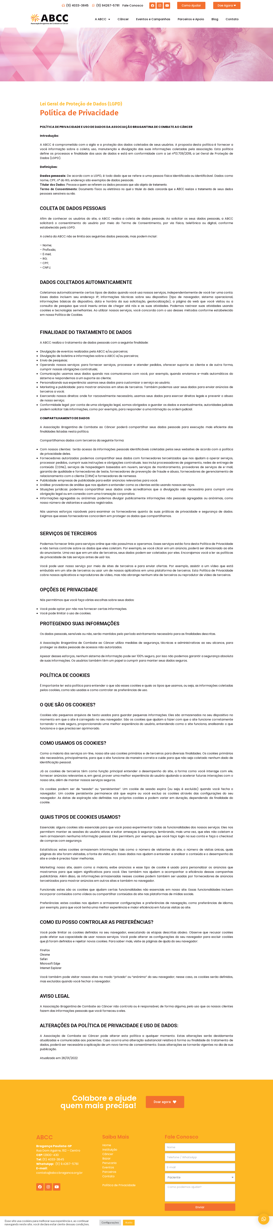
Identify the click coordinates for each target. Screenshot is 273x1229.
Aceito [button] (128, 1222)
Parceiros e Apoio (191, 19)
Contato (232, 19)
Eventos (108, 1167)
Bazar (106, 1158)
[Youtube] (167, 5)
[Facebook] (152, 5)
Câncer (123, 19)
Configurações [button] (110, 1222)
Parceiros (109, 1172)
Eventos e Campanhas (153, 19)
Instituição (109, 1149)
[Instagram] (160, 5)
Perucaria (109, 1163)
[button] (191, 5)
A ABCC (100, 19)
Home (106, 1145)
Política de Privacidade (119, 1185)
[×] (263, 1219)
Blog (215, 19)
